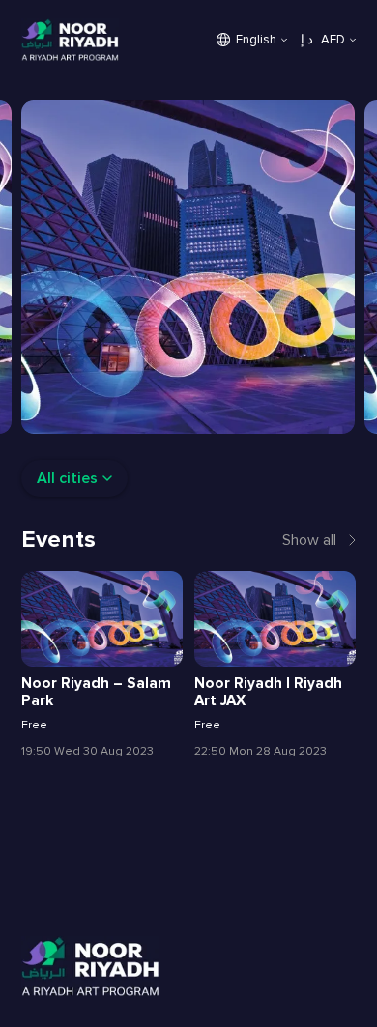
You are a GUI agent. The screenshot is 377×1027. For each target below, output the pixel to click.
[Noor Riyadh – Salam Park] (101, 619)
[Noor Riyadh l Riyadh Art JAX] (274, 619)
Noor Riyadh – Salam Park (96, 692)
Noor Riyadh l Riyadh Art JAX (268, 692)
